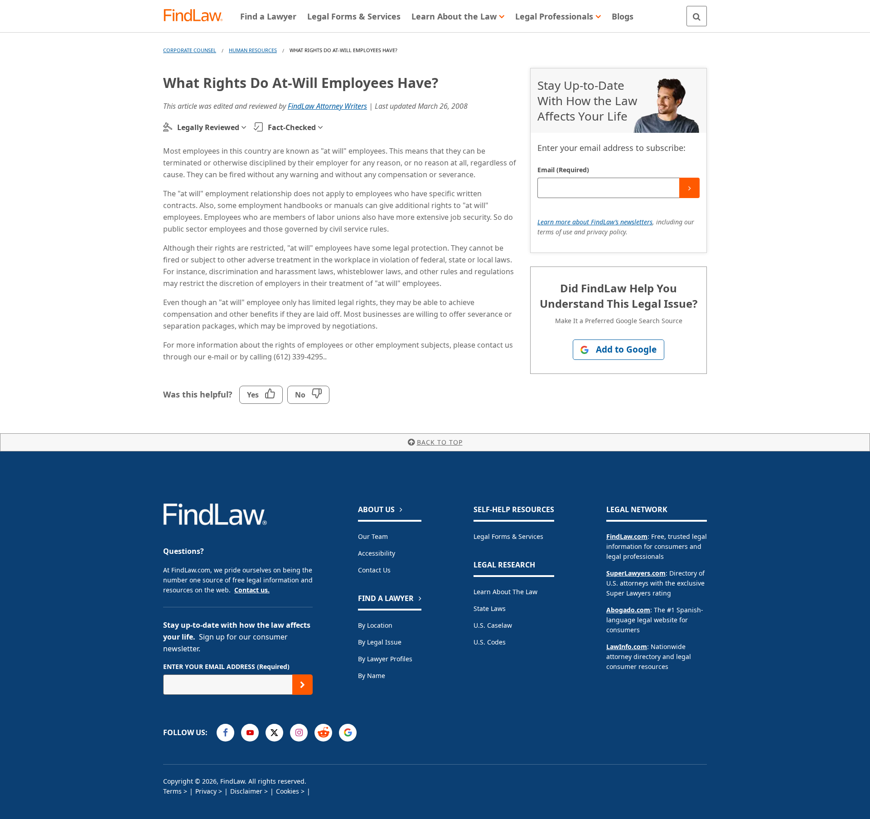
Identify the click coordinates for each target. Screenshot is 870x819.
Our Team (373, 536)
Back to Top (440, 442)
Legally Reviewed (208, 127)
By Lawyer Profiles (385, 658)
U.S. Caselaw (493, 625)
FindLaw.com (627, 536)
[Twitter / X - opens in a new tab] (274, 732)
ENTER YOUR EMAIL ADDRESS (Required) (226, 666)
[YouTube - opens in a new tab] (250, 732)
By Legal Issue (379, 642)
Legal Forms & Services (508, 536)
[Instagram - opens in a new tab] (299, 732)
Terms (172, 791)
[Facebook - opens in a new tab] (225, 732)
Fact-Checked (292, 127)
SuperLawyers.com (636, 573)
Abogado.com (628, 610)
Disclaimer (246, 791)
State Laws (490, 608)
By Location (375, 625)
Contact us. (252, 590)
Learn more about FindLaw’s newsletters (594, 222)
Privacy (206, 791)
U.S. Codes (490, 642)
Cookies (287, 791)
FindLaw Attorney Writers (327, 106)
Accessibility (376, 553)
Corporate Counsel (189, 50)
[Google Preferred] (348, 732)
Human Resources (253, 50)
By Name (371, 675)
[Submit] (689, 188)
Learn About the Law (505, 591)
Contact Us (374, 570)
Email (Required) (563, 169)
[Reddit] (323, 732)
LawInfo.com (626, 646)
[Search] (696, 16)
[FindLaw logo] (197, 16)
